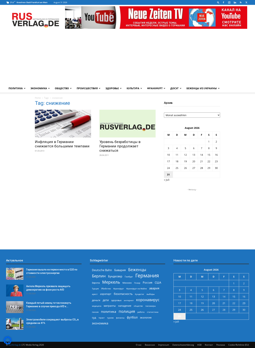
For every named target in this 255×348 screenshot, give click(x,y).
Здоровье (112, 88)
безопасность (123, 294)
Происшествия (87, 88)
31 (168, 174)
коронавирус (147, 299)
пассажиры (150, 306)
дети (106, 300)
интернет (129, 300)
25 (177, 168)
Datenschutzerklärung (183, 344)
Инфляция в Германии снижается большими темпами (62, 144)
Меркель (111, 282)
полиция (127, 311)
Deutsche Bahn (102, 270)
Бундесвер (115, 276)
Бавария (120, 270)
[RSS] (240, 2)
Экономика (39, 88)
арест (95, 294)
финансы (120, 317)
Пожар (137, 283)
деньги (96, 300)
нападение (124, 305)
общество (138, 306)
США (158, 282)
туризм (110, 317)
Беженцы (137, 269)
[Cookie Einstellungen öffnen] (7, 343)
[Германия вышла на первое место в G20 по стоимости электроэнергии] (14, 274)
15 (208, 154)
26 (185, 168)
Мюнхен (127, 282)
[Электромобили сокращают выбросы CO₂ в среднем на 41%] (14, 324)
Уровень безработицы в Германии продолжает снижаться (120, 146)
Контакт (209, 344)
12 (185, 154)
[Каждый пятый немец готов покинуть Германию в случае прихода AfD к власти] (14, 307)
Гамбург (129, 276)
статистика (152, 312)
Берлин (99, 276)
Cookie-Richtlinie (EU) (238, 344)
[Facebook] (223, 2)
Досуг (174, 88)
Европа (96, 282)
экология (145, 317)
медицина (96, 306)
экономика (100, 323)
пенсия (95, 312)
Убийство (106, 288)
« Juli (166, 179)
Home (38, 97)
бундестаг (139, 294)
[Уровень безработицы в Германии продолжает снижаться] (127, 123)
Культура (133, 88)
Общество (62, 88)
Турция (95, 288)
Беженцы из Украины (201, 88)
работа (140, 312)
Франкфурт (155, 88)
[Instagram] (229, 2)
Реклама (220, 344)
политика (108, 311)
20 (193, 161)
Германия (147, 275)
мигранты (110, 305)
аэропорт (105, 294)
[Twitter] (246, 2)
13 (193, 154)
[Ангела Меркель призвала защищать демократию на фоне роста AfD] (14, 290)
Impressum (163, 344)
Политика (15, 88)
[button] (218, 2)
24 (168, 168)
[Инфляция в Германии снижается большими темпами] (63, 123)
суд (94, 317)
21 (201, 161)
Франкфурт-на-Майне (136, 288)
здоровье (116, 300)
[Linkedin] (234, 2)
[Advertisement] (127, 58)
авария (154, 288)
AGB (199, 344)
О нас (139, 344)
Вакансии (150, 344)
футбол (132, 317)
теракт (102, 317)
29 (208, 168)
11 (177, 154)
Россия (147, 282)
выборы (151, 294)
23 (216, 161)
